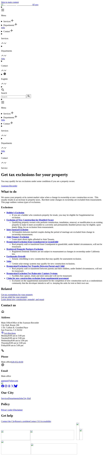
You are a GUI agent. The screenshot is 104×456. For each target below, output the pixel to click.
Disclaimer (18, 410)
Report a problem (22, 421)
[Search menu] (52, 89)
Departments (13, 398)
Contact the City (8, 421)
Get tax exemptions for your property (17, 294)
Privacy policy (7, 410)
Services (4, 398)
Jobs (3, 27)
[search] (28, 96)
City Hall (27, 398)
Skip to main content (10, 2)
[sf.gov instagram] (6, 387)
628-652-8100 (17, 362)
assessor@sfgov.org (9, 381)
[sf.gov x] (12, 387)
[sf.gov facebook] (2, 387)
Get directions (10, 333)
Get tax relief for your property (14, 297)
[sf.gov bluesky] (15, 387)
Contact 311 (35, 421)
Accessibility (45, 421)
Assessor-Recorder (9, 186)
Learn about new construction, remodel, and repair (22, 299)
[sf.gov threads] (9, 387)
